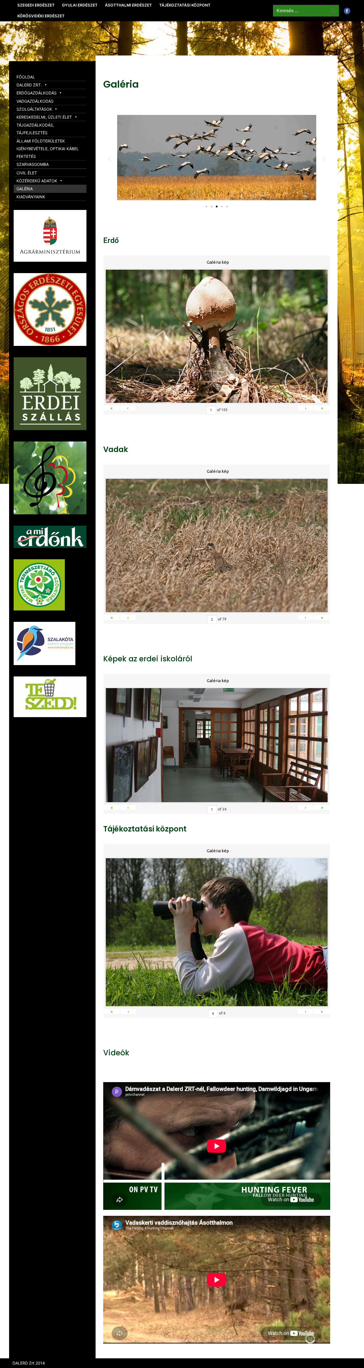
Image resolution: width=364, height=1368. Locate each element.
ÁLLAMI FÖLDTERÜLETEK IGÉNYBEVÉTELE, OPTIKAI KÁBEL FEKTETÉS (47, 149)
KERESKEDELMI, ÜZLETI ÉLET (44, 117)
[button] (206, 206)
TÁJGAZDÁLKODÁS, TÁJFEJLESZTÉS (35, 129)
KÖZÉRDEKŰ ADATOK (36, 180)
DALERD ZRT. (29, 84)
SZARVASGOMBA (32, 164)
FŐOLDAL (25, 77)
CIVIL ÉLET (26, 172)
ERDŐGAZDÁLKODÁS (36, 92)
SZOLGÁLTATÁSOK (34, 109)
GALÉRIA (24, 188)
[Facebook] (347, 11)
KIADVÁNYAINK (30, 196)
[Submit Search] (333, 10)
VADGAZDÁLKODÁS (34, 101)
